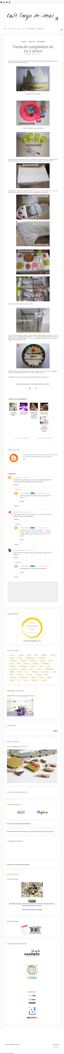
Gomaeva (26, 663)
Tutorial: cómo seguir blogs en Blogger (18, 864)
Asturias (21, 655)
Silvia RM (16, 512)
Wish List (44, 680)
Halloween (13, 666)
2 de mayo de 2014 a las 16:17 (26, 512)
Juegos (41, 666)
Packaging (40, 41)
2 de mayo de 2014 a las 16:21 (27, 550)
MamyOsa (16, 550)
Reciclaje (38, 674)
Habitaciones (45, 663)
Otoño (26, 672)
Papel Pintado (45, 672)
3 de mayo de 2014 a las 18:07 (42, 527)
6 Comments (37, 54)
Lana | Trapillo (13, 669)
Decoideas (23, 660)
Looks (31, 669)
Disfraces (42, 660)
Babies (29, 655)
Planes (11, 674)
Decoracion (33, 660)
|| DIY (23, 28)
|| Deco (19, 28)
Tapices (12, 680)
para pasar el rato (20, 746)
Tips (19, 680)
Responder (16, 484)
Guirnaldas (35, 663)
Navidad (12, 672)
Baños (36, 655)
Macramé (39, 669)
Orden (19, 672)
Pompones (20, 674)
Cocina (20, 658)
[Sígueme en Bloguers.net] (32, 1014)
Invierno (33, 666)
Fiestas (24, 41)
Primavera (29, 674)
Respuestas (18, 489)
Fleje (18, 663)
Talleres (49, 677)
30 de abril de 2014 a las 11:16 (22, 477)
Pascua (54, 672)
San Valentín (13, 677)
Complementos (30, 658)
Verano (26, 680)
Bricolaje (52, 655)
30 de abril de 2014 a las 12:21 (42, 493)
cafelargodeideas (25, 493)
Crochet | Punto (42, 658)
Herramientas (23, 666)
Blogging (44, 655)
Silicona (34, 677)
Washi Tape (35, 680)
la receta (46, 371)
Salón (46, 674)
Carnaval (12, 658)
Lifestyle (32, 41)
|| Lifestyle (11, 28)
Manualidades (49, 669)
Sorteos (42, 677)
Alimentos (12, 655)
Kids (48, 666)
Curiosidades (13, 660)
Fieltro (50, 660)
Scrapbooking (24, 677)
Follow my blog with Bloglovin (7, 1053)
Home (5, 28)
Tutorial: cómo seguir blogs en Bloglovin (19, 823)
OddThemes (56, 1047)
